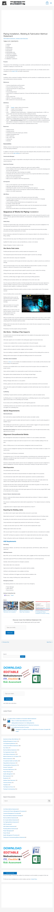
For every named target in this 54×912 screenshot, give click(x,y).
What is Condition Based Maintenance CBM (21, 720)
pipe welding (16, 153)
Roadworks (5, 778)
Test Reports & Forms (8, 786)
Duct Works (6, 747)
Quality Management (8, 773)
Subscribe (10, 632)
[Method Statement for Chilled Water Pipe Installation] (26, 605)
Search (5, 654)
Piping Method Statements (9, 763)
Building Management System (10, 741)
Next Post (49, 642)
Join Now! (8, 699)
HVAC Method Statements (9, 38)
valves (9, 361)
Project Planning (7, 771)
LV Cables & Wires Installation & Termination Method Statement (21, 718)
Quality (12, 107)
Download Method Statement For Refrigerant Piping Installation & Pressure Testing (42, 612)
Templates (5, 784)
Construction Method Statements (10, 745)
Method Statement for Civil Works (11, 756)
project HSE (14, 71)
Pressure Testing (7, 767)
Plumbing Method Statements (10, 765)
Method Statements (7, 758)
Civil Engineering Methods (9, 743)
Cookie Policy (34, 879)
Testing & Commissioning (9, 789)
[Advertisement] (27, 22)
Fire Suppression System (9, 752)
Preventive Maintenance (8, 769)
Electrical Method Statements (10, 750)
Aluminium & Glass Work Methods (10, 739)
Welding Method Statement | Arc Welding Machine (23, 722)
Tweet (12, 595)
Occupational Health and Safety (10, 760)
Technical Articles (7, 782)
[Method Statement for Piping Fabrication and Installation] (10, 605)
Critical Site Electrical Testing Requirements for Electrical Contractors (23, 725)
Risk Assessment (7, 776)
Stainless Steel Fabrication (22, 38)
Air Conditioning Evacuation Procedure (20, 727)
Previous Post (5, 642)
